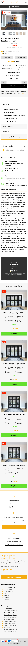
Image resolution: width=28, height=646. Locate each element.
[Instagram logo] (17, 639)
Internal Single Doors (10, 625)
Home (2, 91)
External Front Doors (10, 617)
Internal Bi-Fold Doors (10, 621)
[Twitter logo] (14, 639)
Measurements (21, 57)
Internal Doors (9, 91)
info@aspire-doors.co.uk (14, 545)
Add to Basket (14, 86)
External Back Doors (10, 619)
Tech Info (7, 57)
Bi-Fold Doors (8, 608)
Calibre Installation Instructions (15, 150)
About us (6, 595)
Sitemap (6, 599)
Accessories (7, 627)
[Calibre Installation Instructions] (4, 150)
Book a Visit (14, 527)
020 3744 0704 (14, 507)
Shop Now (14, 333)
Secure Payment (15, 6)
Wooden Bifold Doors (10, 631)
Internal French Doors (10, 623)
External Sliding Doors (10, 615)
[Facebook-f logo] (10, 639)
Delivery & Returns (9, 591)
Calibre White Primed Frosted (12, 93)
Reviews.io (10, 274)
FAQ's (5, 593)
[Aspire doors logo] (14, 2)
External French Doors (10, 613)
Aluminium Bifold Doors (10, 629)
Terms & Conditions (9, 587)
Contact (6, 597)
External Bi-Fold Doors (10, 610)
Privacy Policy (8, 589)
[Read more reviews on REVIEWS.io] (14, 271)
